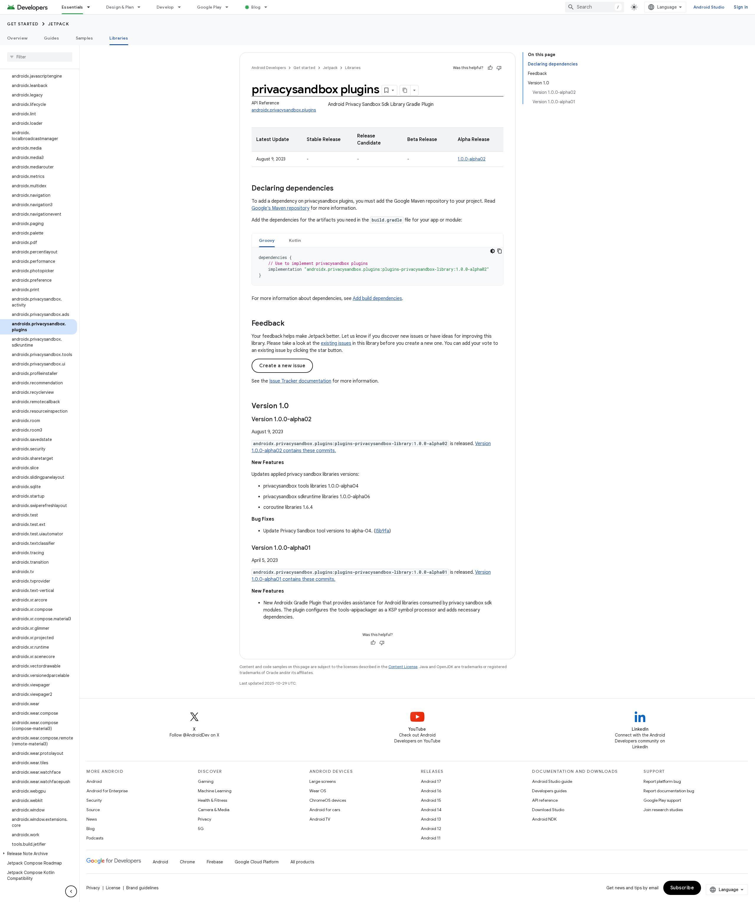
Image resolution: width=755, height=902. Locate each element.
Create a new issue (282, 366)
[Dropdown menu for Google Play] (229, 7)
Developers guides (549, 790)
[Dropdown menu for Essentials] (91, 7)
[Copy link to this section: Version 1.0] (295, 406)
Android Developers (269, 67)
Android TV (319, 819)
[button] (38, 853)
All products (302, 862)
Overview (17, 38)
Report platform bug (662, 781)
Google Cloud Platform (257, 862)
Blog (255, 7)
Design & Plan (120, 7)
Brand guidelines (142, 887)
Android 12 (431, 828)
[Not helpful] (499, 67)
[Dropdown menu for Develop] (182, 7)
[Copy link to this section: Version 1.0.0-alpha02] (317, 419)
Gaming (206, 781)
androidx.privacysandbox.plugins (284, 110)
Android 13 (431, 819)
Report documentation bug (669, 790)
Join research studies (663, 809)
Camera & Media (213, 809)
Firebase (215, 862)
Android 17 (431, 781)
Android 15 (431, 800)
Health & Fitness (212, 800)
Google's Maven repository (280, 208)
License (113, 887)
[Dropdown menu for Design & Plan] (142, 7)
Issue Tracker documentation (300, 381)
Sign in (741, 7)
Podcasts (94, 838)
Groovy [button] (267, 240)
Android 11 (431, 838)
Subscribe (682, 888)
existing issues (336, 343)
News (91, 819)
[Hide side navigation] (71, 891)
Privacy (204, 819)
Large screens (322, 781)
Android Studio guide (552, 781)
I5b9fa (382, 531)
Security (94, 800)
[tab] (267, 240)
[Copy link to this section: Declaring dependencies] (339, 188)
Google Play (209, 7)
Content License (403, 666)
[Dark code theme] (492, 251)
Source (93, 809)
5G (201, 828)
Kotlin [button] (295, 240)
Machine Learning (215, 790)
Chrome (187, 862)
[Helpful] (490, 67)
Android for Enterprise (107, 790)
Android (94, 781)
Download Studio (548, 809)
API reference (545, 800)
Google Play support (662, 800)
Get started (23, 24)
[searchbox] (39, 57)
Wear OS (317, 790)
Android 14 (431, 809)
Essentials (72, 7)
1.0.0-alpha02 (471, 159)
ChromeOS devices (327, 800)
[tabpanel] (377, 266)
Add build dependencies (377, 298)
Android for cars (324, 809)
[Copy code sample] (499, 251)
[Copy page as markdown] (405, 90)
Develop (165, 7)
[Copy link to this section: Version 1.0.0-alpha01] (317, 548)
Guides (51, 38)
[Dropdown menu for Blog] (268, 7)
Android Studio (709, 7)
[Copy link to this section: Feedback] (290, 323)
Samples (84, 38)
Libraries (118, 38)
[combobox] (594, 7)
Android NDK (544, 819)
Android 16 (431, 790)
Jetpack (58, 24)
